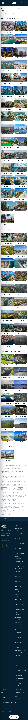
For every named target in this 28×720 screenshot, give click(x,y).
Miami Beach (18, 584)
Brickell (17, 530)
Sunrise (20, 495)
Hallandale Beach (19, 541)
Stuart (19, 511)
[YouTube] (6, 545)
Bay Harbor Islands (20, 650)
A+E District (18, 637)
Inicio (2, 518)
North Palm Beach (20, 506)
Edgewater (18, 617)
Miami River (14, 481)
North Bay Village (19, 652)
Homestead (17, 491)
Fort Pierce (19, 513)
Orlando (17, 551)
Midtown (7, 482)
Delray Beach (18, 499)
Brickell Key (10, 480)
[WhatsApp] (24, 716)
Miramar (17, 657)
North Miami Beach (20, 543)
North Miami (18, 586)
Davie (16, 660)
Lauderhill (17, 571)
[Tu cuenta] (21, 3)
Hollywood (18, 535)
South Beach (18, 548)
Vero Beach (18, 685)
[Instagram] (2, 545)
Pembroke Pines (19, 569)
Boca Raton (18, 556)
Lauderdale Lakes (19, 609)
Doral (16, 589)
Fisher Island (20, 487)
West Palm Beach (19, 546)
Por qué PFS (4, 697)
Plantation (18, 599)
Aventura (17, 538)
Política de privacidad (6, 702)
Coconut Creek (11, 496)
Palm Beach (22, 498)
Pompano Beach (12, 492)
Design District (19, 482)
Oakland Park (18, 665)
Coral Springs (18, 602)
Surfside (6, 489)
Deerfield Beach (7, 493)
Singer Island (17, 507)
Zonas (2, 695)
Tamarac (17, 581)
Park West (18, 635)
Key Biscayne (18, 596)
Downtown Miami (20, 528)
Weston (2, 495)
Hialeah (17, 591)
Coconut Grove (16, 484)
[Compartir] (25, 3)
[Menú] (2, 3)
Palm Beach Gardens (5, 503)
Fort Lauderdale (19, 533)
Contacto (3, 700)
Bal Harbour (18, 645)
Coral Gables (18, 594)
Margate (3, 498)
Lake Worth (9, 510)
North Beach (18, 579)
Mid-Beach (18, 576)
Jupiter (10, 502)
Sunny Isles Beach (17, 488)
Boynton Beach (17, 500)
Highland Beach (14, 509)
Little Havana (4, 487)
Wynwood (18, 624)
